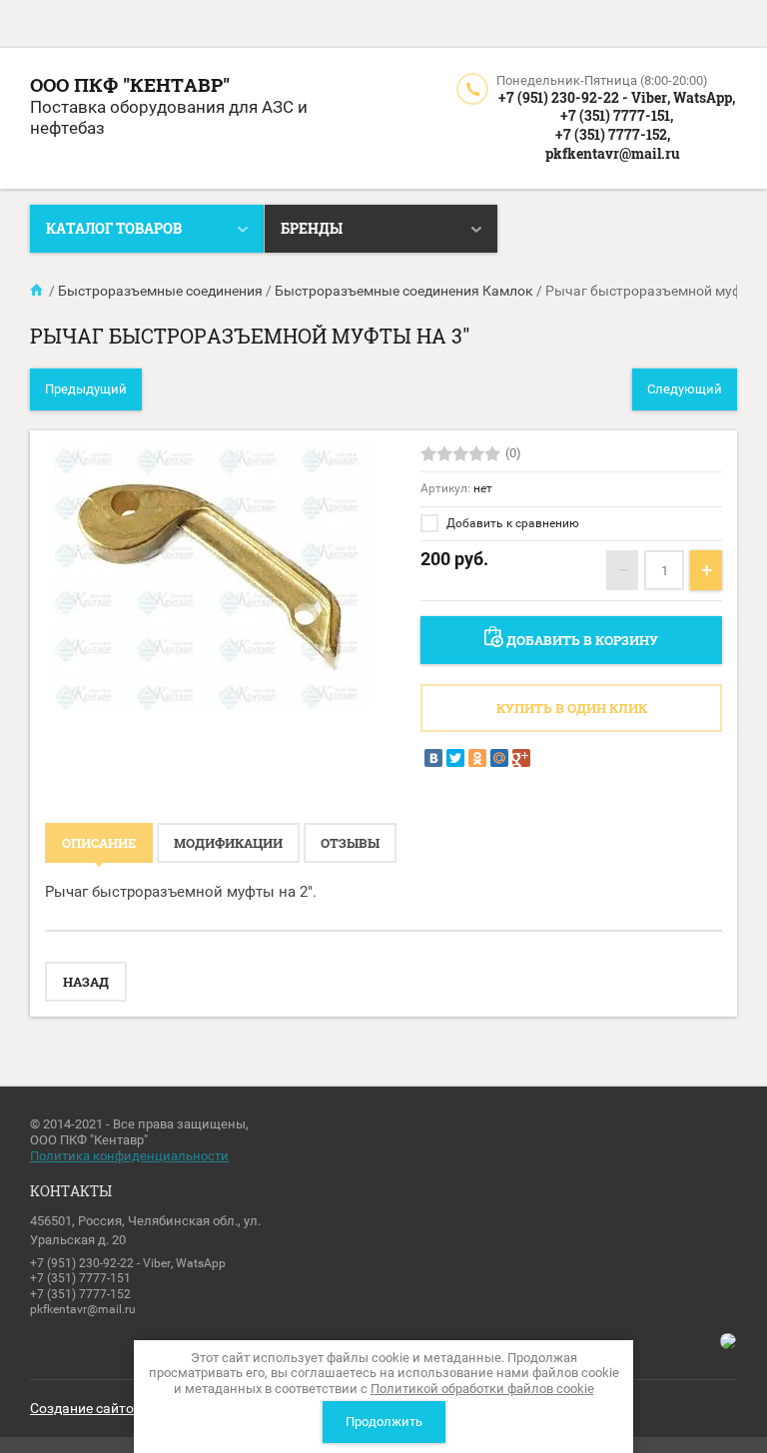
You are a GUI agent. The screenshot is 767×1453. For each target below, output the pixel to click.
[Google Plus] (521, 758)
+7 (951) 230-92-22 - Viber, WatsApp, (616, 97)
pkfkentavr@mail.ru (612, 153)
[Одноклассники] (477, 758)
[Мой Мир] (499, 758)
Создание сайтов (86, 1408)
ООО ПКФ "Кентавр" (130, 84)
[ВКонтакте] (433, 758)
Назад (86, 982)
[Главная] (38, 291)
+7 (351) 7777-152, (612, 134)
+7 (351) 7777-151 (80, 1278)
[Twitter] (455, 758)
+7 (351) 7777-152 (80, 1294)
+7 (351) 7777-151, (616, 115)
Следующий (684, 388)
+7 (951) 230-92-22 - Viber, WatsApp (128, 1263)
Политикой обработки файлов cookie (482, 1388)
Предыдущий (86, 388)
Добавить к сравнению (511, 523)
